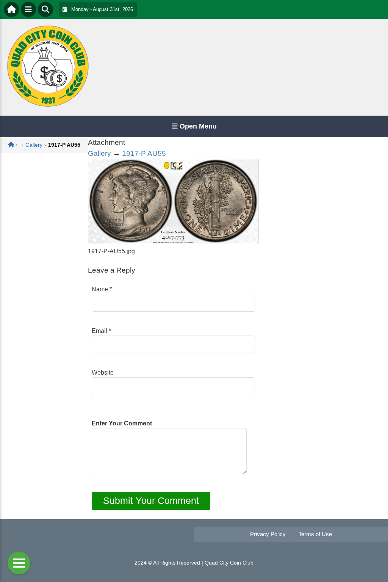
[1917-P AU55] (173, 242)
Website (103, 372)
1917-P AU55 (144, 153)
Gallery (99, 153)
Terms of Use (315, 534)
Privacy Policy (268, 534)
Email (101, 331)
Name (102, 289)
